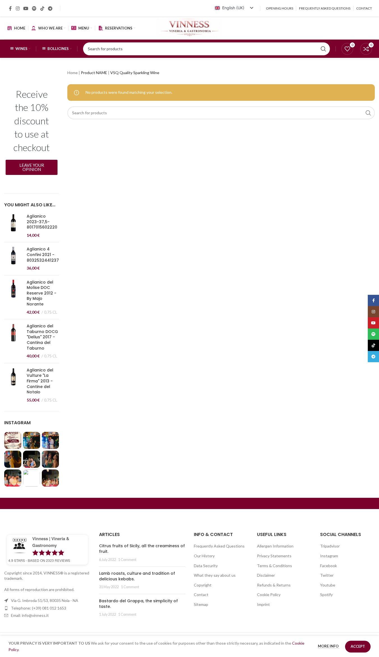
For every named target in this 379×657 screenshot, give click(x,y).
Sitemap (201, 604)
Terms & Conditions (274, 565)
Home (72, 72)
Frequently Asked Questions (219, 546)
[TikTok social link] (42, 8)
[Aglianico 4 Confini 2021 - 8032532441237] (13, 259)
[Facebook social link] (10, 8)
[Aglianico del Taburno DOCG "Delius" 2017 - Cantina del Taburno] (13, 341)
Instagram (329, 555)
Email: (30, 615)
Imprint (263, 604)
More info (328, 646)
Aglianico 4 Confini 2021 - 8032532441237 (43, 255)
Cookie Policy (269, 594)
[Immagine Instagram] (12, 440)
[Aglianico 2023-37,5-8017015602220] (13, 226)
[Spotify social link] (34, 8)
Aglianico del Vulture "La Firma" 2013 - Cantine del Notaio (40, 381)
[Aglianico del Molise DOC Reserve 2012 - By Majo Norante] (13, 297)
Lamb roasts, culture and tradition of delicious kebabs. (137, 576)
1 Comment (127, 560)
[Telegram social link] (50, 8)
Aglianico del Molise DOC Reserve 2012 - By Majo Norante (41, 293)
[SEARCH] (368, 112)
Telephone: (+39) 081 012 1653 (38, 608)
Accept (358, 646)
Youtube (327, 585)
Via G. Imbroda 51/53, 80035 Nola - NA (44, 600)
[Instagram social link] (17, 8)
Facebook (328, 565)
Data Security (206, 565)
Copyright (203, 585)
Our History (204, 555)
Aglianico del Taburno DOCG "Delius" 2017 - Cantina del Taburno (42, 337)
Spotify (326, 594)
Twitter (327, 575)
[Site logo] (189, 27)
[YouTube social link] (25, 8)
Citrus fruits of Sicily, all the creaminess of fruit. (142, 548)
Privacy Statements (274, 555)
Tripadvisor (330, 546)
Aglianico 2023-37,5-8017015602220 (42, 222)
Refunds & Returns (274, 585)
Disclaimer (266, 575)
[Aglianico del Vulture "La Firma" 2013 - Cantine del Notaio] (13, 385)
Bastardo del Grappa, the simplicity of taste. (138, 603)
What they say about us (215, 575)
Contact (201, 594)
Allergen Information (275, 546)
